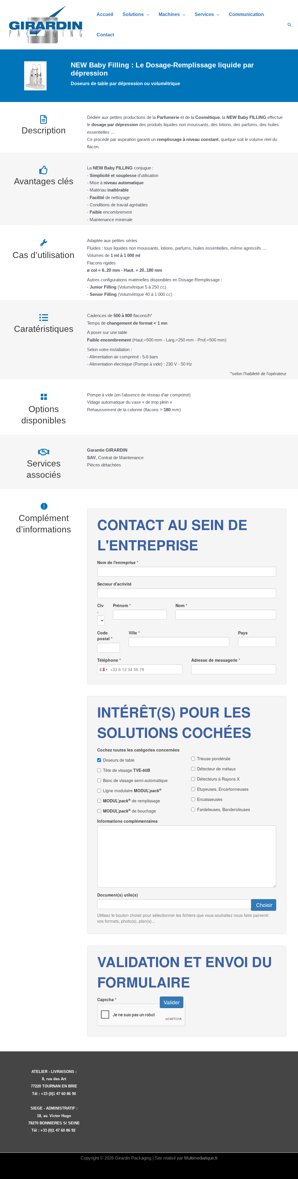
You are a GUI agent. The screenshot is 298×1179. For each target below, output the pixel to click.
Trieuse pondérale (213, 758)
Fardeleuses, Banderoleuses (223, 809)
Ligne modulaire (132, 790)
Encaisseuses (209, 799)
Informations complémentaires (127, 821)
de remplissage (131, 801)
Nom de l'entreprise (117, 562)
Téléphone (109, 660)
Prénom (122, 605)
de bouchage (129, 811)
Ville (134, 633)
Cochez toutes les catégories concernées (138, 750)
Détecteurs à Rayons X (218, 779)
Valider (172, 1002)
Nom (181, 605)
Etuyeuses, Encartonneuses (223, 789)
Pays (243, 633)
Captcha (106, 999)
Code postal (104, 635)
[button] (146, 14)
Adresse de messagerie (215, 660)
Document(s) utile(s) (117, 895)
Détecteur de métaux (216, 769)
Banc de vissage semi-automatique (135, 780)
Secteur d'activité (114, 584)
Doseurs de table (118, 760)
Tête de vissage (126, 770)
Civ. (100, 608)
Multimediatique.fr (201, 1157)
